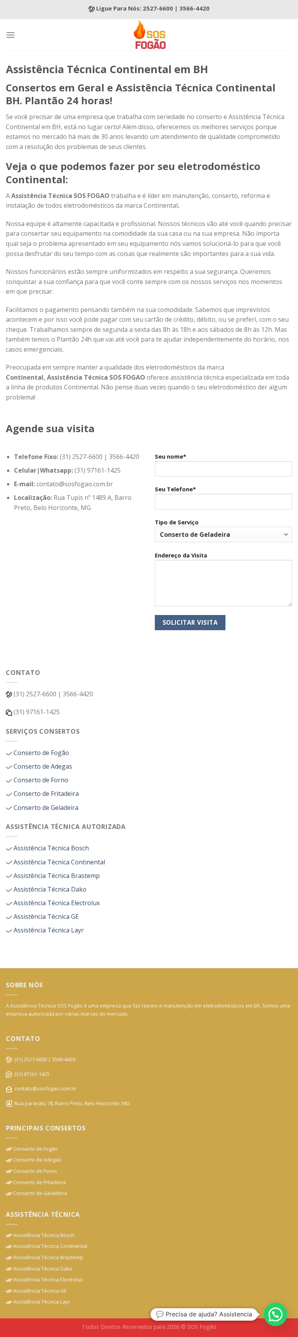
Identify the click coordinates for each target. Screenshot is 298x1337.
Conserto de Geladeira (45, 807)
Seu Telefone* (175, 489)
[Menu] (10, 34)
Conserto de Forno (40, 780)
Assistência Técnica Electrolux (56, 903)
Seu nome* (170, 456)
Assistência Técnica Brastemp (56, 875)
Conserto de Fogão (40, 752)
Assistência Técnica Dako (49, 889)
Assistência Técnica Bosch (50, 848)
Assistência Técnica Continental (58, 862)
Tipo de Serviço (177, 522)
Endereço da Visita (181, 555)
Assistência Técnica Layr (48, 930)
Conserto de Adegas (42, 766)
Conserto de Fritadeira (45, 793)
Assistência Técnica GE (45, 916)
